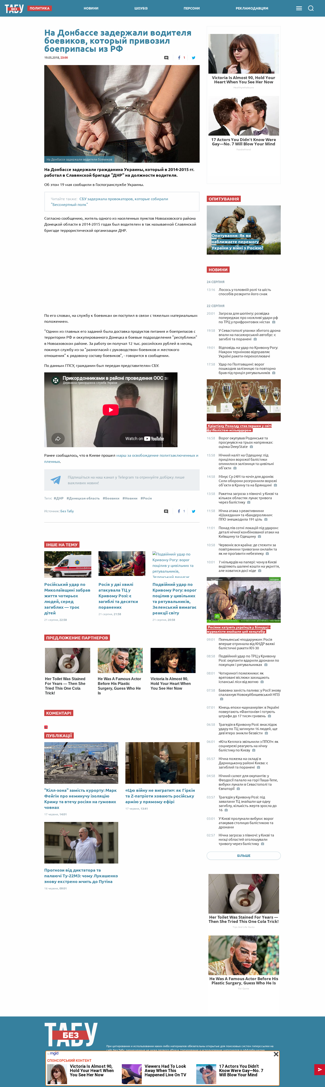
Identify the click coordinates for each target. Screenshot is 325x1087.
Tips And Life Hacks (244, 927)
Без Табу (67, 511)
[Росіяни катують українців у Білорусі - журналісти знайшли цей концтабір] (244, 601)
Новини (131, 498)
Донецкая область (84, 498)
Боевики (112, 498)
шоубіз (141, 8)
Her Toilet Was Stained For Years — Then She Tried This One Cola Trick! (244, 919)
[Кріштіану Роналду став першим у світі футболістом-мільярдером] (244, 401)
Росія (147, 498)
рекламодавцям (252, 8)
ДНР (60, 498)
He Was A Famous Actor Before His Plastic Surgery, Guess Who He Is (243, 981)
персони (192, 8)
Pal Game (243, 988)
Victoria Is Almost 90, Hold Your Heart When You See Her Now (171, 683)
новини (91, 8)
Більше (243, 856)
